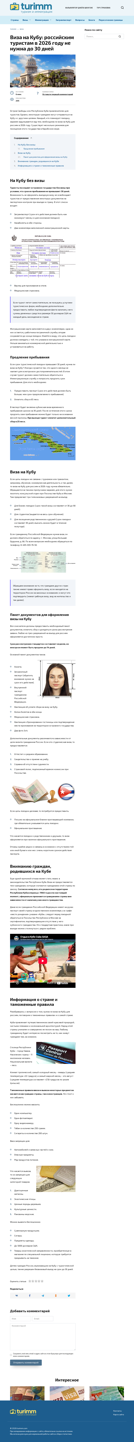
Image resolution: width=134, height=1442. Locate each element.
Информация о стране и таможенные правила (41, 165)
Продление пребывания (33, 148)
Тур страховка (103, 8)
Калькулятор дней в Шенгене (79, 8)
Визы (25, 20)
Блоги (92, 20)
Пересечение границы (111, 20)
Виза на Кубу (24, 153)
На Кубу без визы (26, 144)
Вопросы (80, 20)
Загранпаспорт (63, 20)
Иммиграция (42, 20)
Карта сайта (118, 1414)
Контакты (117, 1411)
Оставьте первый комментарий (57, 94)
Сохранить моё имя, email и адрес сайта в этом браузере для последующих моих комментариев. (43, 1355)
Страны (15, 20)
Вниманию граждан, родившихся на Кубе (38, 161)
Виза (16, 82)
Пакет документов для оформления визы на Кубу (45, 157)
